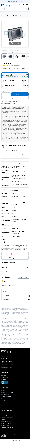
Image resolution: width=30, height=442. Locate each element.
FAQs (2, 413)
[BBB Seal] (15, 382)
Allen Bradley (13, 14)
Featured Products (6, 399)
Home (3, 14)
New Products (5, 394)
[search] (27, 8)
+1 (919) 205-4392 (8, 361)
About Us (3, 375)
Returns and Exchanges (7, 417)
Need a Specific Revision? (15, 65)
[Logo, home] (6, 5)
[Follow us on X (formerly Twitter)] (5, 436)
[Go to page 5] (17, 52)
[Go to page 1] (12, 52)
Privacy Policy (5, 425)
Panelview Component (7, 16)
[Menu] (2, 8)
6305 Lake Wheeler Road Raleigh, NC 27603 (7, 357)
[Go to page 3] (15, 52)
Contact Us (4, 377)
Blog (2, 405)
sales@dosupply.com (9, 364)
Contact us (3, 50)
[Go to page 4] (16, 52)
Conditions (4, 419)
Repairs (3, 401)
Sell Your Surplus (5, 403)
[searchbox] (17, 8)
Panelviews (22, 14)
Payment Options (6, 423)
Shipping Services (6, 421)
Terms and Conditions (7, 427)
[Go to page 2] (13, 52)
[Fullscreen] (26, 23)
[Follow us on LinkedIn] (2, 436)
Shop (7, 14)
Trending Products (6, 396)
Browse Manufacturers (7, 392)
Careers (3, 379)
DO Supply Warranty (6, 415)
